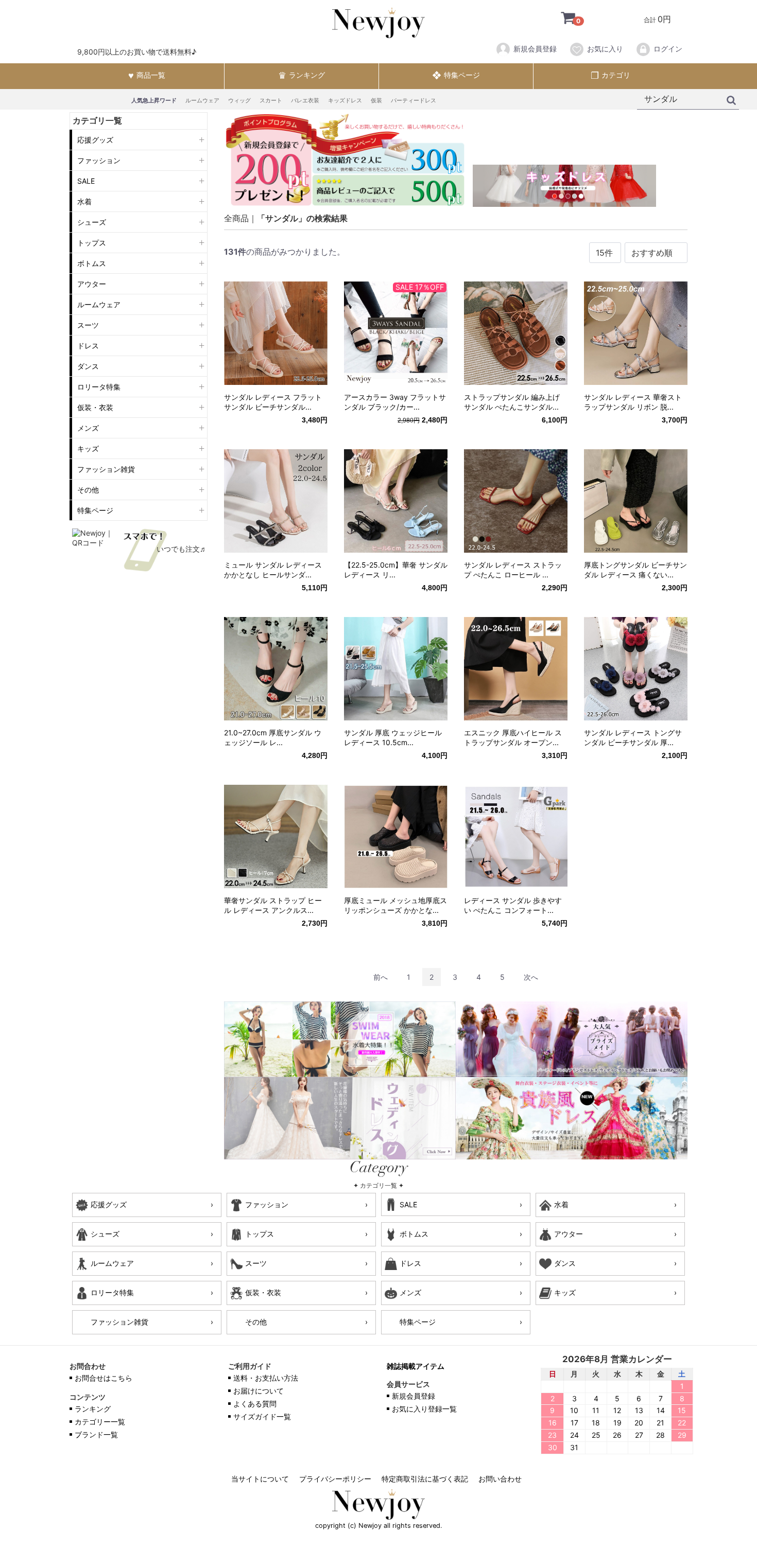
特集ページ (95, 510)
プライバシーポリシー (335, 1479)
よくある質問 (255, 1404)
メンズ (88, 428)
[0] (560, 19)
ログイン (667, 48)
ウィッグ (239, 100)
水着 (84, 201)
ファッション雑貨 (106, 469)
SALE (86, 181)
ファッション (99, 160)
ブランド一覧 (96, 1435)
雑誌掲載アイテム (415, 1367)
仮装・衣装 (95, 407)
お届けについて (258, 1391)
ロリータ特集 (99, 386)
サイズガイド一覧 (262, 1417)
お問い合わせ (500, 1479)
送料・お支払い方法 (265, 1378)
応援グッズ (95, 139)
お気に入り (605, 48)
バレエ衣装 (305, 100)
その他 (88, 489)
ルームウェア (202, 100)
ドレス (88, 345)
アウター (91, 283)
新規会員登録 (535, 48)
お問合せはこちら (103, 1378)
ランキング (93, 1409)
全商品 (236, 218)
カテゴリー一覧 (100, 1422)
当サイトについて (260, 1479)
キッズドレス (345, 100)
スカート (271, 100)
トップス (91, 242)
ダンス (88, 366)
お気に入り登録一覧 (424, 1409)
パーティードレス (413, 100)
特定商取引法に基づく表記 (425, 1479)
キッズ (88, 448)
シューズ (91, 222)
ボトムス (91, 263)
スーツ (88, 325)
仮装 (376, 100)
